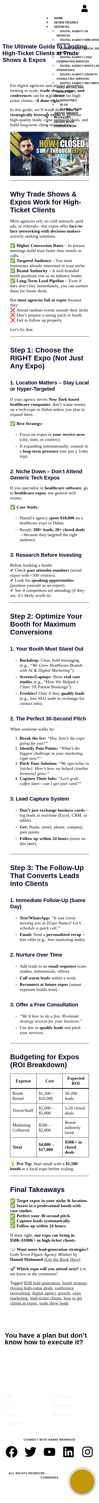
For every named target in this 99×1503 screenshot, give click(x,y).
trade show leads (53, 1303)
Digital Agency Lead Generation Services (74, 59)
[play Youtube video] (49, 154)
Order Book (64, 122)
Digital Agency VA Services (72, 33)
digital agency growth (51, 1293)
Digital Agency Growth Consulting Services (76, 76)
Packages (62, 117)
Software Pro (60, 1473)
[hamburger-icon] (90, 21)
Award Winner (66, 113)
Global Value (71, 109)
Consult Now (65, 126)
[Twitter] (31, 1452)
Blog (64, 104)
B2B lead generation (42, 1283)
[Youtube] (49, 1452)
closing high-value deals (31, 1288)
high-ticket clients (45, 1298)
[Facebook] (12, 1452)
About (9, 1405)
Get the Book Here (62, 1259)
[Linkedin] (68, 1452)
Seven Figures (66, 22)
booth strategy (74, 1283)
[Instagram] (87, 1452)
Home (58, 18)
